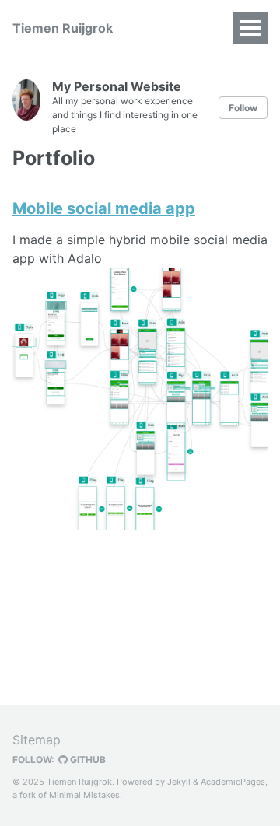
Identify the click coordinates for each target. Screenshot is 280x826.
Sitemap (36, 739)
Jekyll (179, 781)
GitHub (87, 759)
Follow (243, 108)
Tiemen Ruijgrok (62, 28)
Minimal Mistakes (84, 794)
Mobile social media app (103, 208)
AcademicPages (233, 781)
